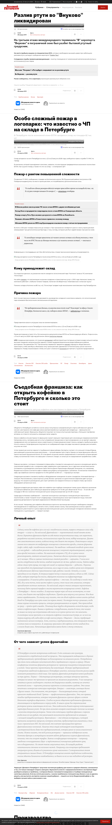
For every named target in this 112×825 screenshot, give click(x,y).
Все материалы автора (37, 35)
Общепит (32, 793)
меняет (67, 344)
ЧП (61, 363)
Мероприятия (68, 7)
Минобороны (82, 363)
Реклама (78, 7)
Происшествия (54, 363)
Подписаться (56, 2)
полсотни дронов (55, 336)
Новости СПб (29, 363)
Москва (33, 97)
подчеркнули (75, 311)
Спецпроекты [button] (53, 7)
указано (24, 279)
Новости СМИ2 (19, 109)
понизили (63, 348)
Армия (90, 363)
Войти (103, 7)
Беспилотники (18, 365)
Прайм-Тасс (54, 55)
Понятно (105, 821)
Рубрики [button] (39, 7)
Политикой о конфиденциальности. (48, 822)
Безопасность (29, 365)
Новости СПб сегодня (42, 363)
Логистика (73, 363)
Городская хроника (23, 97)
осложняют (49, 340)
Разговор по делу (22, 793)
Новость (20, 363)
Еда (52, 793)
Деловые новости (59, 793)
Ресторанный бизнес (42, 793)
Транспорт (40, 97)
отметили (62, 191)
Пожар (66, 363)
